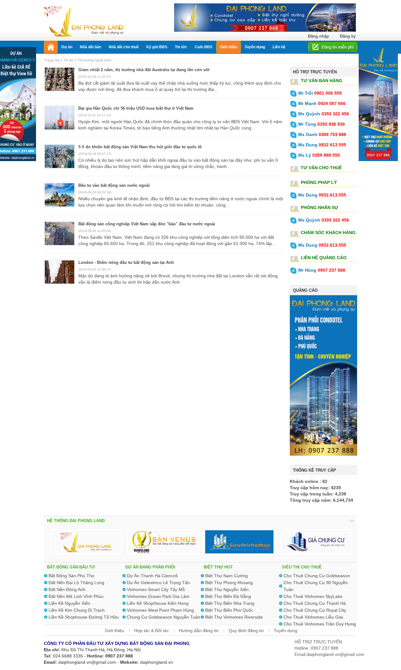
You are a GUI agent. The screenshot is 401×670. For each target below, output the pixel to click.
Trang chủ (52, 60)
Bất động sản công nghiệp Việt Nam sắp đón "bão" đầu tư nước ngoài (146, 224)
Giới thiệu (114, 630)
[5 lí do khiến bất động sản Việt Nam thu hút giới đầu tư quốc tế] (59, 160)
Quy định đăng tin (246, 630)
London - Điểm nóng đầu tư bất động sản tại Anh (126, 262)
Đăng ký (348, 36)
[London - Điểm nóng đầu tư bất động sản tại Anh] (59, 275)
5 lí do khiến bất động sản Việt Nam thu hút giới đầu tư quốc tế (139, 146)
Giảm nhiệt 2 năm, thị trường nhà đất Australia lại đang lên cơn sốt (143, 69)
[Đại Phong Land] (84, 21)
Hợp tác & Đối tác (151, 630)
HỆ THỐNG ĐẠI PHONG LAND (76, 520)
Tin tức (68, 60)
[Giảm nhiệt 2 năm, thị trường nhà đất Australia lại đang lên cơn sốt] (59, 83)
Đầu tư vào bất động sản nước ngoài (114, 185)
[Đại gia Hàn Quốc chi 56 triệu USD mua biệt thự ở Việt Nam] (59, 121)
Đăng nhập (318, 36)
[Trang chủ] (51, 47)
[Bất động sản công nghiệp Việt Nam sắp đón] (59, 237)
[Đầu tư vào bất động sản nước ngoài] (59, 198)
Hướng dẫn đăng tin (199, 630)
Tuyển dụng (285, 630)
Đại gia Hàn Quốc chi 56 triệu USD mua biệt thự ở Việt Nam (136, 108)
